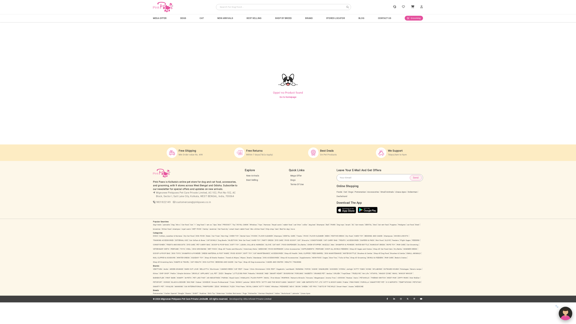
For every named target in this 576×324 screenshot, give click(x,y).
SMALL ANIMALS (413, 253)
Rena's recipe (416, 269)
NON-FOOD (316, 258)
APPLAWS (205, 273)
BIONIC (239, 282)
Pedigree (402, 225)
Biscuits (305, 240)
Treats (299, 236)
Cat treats (359, 225)
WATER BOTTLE (362, 245)
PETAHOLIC (364, 278)
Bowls (249, 258)
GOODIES (334, 269)
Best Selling (254, 18)
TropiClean (345, 273)
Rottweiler (252, 293)
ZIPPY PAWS (403, 278)
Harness (267, 225)
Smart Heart (342, 287)
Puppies (393, 225)
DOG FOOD (200, 236)
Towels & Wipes (232, 258)
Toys (260, 225)
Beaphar (228, 273)
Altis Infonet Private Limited (257, 299)
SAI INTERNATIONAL (193, 287)
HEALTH (288, 262)
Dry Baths (302, 245)
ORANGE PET (319, 273)
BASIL (266, 278)
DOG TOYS (176, 253)
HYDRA (342, 269)
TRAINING (297, 262)
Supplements (305, 258)
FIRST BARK (171, 278)
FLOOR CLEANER (266, 236)
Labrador (295, 293)
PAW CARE (401, 245)
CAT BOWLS (212, 240)
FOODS (254, 236)
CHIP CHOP (164, 273)
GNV (299, 282)
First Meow (275, 278)
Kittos (155, 273)
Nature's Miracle (298, 278)
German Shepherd (265, 293)
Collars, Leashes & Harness (170, 236)
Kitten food (166, 229)
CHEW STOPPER (314, 245)
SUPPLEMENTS (308, 249)
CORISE (167, 282)
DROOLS (195, 273)
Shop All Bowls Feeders (214, 258)
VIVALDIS (169, 287)
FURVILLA (365, 282)
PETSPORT (157, 282)
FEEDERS (416, 240)
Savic (356, 278)
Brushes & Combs (365, 253)
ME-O (292, 287)
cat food (410, 225)
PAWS (333, 225)
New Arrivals (225, 18)
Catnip (205, 229)
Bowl (417, 225)
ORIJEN (337, 273)
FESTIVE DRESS (337, 236)
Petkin (173, 273)
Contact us (384, 18)
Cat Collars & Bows (197, 240)
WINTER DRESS (183, 258)
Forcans (309, 278)
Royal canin (277, 225)
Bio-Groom (214, 269)
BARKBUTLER (158, 278)
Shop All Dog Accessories (254, 262)
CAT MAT (276, 245)
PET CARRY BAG (203, 245)
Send (416, 177)
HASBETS (309, 273)
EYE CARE (279, 240)
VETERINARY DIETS (161, 249)
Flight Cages (405, 240)
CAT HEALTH (196, 262)
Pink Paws (240, 287)
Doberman (412, 192)
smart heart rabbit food (239, 229)
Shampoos (388, 236)
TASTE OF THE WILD (326, 287)
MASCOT (292, 282)
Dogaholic (281, 269)
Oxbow (198, 282)
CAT (202, 18)
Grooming (416, 18)
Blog (361, 18)
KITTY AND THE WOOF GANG (274, 282)
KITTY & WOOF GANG (333, 282)
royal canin (186, 229)
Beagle (181, 293)
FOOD (306, 236)
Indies (277, 293)
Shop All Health (291, 253)
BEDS (327, 236)
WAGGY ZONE (385, 273)
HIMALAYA (245, 278)
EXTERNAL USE (181, 240)
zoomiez (213, 229)
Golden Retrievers (233, 293)
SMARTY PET (158, 287)
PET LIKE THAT (199, 278)
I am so (209, 225)
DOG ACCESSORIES (271, 258)
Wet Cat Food (244, 240)
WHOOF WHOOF (405, 273)
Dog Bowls (222, 240)
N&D (266, 273)
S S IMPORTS (392, 282)
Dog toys (340, 225)
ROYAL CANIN (242, 225)
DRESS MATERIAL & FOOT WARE (215, 253)
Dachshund (342, 196)
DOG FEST (271, 269)
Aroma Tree (331, 278)
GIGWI (314, 269)
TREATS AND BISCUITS (175, 245)
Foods (339, 192)
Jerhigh (349, 269)
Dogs (293, 180)
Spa (215, 225)
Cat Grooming (412, 245)
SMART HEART (276, 273)
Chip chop (270, 229)
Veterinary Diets (250, 249)
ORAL (188, 249)
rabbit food (287, 225)
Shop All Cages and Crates (361, 249)
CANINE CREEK (226, 269)
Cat (345, 192)
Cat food (185, 225)
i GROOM (341, 278)
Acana (351, 287)
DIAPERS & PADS (367, 240)
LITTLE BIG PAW (240, 273)
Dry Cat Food (189, 236)
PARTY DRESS (268, 240)
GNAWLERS (323, 269)
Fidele (345, 282)
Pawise (349, 278)
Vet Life (365, 273)
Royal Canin (234, 278)
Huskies (203, 293)
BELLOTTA (204, 269)
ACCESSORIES (353, 240)
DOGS (183, 18)
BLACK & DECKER (178, 282)
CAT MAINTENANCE (261, 253)
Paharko (251, 273)
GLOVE (388, 240)
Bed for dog (285, 229)
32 (353, 225)
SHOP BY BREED (283, 18)
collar (305, 225)
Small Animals (387, 192)
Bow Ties (333, 258)
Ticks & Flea (344, 258)
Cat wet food (383, 225)
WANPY (180, 278)
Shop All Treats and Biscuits (230, 249)
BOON (298, 287)
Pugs (245, 293)
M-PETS (188, 278)
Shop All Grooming (358, 258)
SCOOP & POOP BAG (220, 245)
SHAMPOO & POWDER (345, 245)
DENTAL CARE (289, 236)
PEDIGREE (284, 287)
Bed (374, 225)
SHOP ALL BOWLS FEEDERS (336, 249)
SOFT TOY (234, 245)
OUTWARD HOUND (391, 269)
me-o (293, 229)
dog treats (157, 225)
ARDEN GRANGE (176, 269)
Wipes (243, 258)
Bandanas (258, 258)
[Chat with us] (565, 313)
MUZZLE (326, 245)
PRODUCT (227, 225)
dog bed (312, 225)
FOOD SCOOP (290, 240)
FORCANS (299, 273)
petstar (246, 282)
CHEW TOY (234, 236)
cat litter (297, 225)
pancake (166, 225)
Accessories (373, 192)
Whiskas (253, 225)
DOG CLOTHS (208, 262)
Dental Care (245, 236)
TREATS (342, 240)
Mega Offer (160, 18)
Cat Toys (238, 262)
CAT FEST (238, 269)
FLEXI (232, 287)
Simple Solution (184, 273)
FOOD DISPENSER (289, 245)
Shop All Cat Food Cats (382, 249)
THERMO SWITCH (378, 278)
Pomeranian (360, 192)
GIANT (195, 293)
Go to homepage (288, 97)
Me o (178, 225)
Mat (219, 225)
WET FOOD (196, 229)
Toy (233, 225)
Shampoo (320, 225)
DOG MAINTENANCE (333, 253)
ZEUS (217, 287)
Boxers (188, 293)
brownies (156, 229)
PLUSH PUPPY (257, 278)
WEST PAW (391, 278)
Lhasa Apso (400, 192)
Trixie (232, 282)
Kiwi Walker (415, 278)
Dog (173, 225)
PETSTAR (417, 282)
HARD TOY (358, 236)
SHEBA (305, 287)
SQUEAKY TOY (197, 258)
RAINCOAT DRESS (377, 245)
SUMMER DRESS (410, 249)
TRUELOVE (356, 273)
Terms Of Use (297, 184)
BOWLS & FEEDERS (375, 258)
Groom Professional (220, 282)
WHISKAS (225, 287)
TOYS (182, 249)
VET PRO (313, 287)
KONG (368, 269)
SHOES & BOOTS (401, 236)
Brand (309, 18)
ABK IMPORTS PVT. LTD (312, 282)
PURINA (225, 278)
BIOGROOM (288, 273)
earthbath (290, 269)
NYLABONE (377, 269)
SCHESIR (206, 282)
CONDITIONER (316, 240)
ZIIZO (221, 273)
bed (276, 229)
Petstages (404, 269)
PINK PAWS (354, 282)
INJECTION (232, 240)
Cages (325, 258)
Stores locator (335, 18)
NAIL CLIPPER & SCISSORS (164, 258)
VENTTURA (157, 269)
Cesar (246, 269)
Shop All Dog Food (381, 253)
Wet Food (379, 240)
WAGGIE (259, 273)
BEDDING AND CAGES (373, 236)
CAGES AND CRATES (274, 262)
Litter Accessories (292, 249)
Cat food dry (223, 229)
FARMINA (299, 269)
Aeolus (329, 273)
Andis (166, 269)
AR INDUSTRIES (213, 278)
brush (348, 225)
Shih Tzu (211, 293)
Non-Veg (224, 236)
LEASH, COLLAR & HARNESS (252, 245)
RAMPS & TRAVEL (181, 262)
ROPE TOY (391, 245)
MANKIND (179, 287)
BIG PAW (190, 282)
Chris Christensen (257, 269)
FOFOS (308, 269)
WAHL (394, 273)
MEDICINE (263, 249)
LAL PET (213, 273)
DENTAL (368, 225)
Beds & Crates (401, 258)
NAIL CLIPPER (304, 253)
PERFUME (175, 249)
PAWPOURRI (208, 287)
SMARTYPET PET (377, 282)
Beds (208, 236)
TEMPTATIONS (405, 282)
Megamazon (319, 278)
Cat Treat (216, 236)
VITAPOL (374, 273)
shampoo (176, 229)
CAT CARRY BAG (331, 240)
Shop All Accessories (289, 258)
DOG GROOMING (199, 249)
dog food (200, 225)
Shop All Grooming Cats (163, 262)
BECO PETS (255, 282)
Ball (327, 225)
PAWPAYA (285, 278)
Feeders (395, 240)
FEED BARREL (317, 253)
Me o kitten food (257, 229)
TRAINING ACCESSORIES (163, 240)
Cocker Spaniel (170, 293)
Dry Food (349, 236)
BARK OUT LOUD (191, 269)
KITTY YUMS (359, 269)
